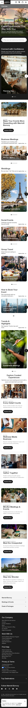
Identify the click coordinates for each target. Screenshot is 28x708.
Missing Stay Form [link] (6, 656)
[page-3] (14, 371)
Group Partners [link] (5, 640)
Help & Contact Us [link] (6, 649)
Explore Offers (8, 130)
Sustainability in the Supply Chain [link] (10, 672)
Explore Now (21, 143)
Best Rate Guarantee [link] (7, 654)
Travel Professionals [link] (7, 638)
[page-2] (13, 371)
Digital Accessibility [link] (6, 630)
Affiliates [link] (4, 643)
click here (18, 704)
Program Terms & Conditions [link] (9, 670)
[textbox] (14, 40)
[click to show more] (26, 76)
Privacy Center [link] (5, 665)
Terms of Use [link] (5, 669)
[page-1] (12, 371)
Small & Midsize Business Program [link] (10, 636)
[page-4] (15, 371)
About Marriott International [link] (8, 620)
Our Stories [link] (4, 628)
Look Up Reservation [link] (7, 651)
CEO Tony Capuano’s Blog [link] (8, 627)
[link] (8, 667)
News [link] (3, 625)
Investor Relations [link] (6, 623)
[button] (2, 40)
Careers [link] (4, 622)
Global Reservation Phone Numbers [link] (11, 653)
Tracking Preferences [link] (7, 664)
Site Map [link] (4, 658)
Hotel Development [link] (6, 641)
